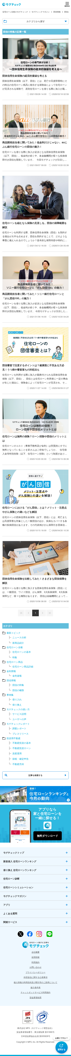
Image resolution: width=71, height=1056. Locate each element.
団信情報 (11, 680)
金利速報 (17, 675)
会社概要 (35, 952)
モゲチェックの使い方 (18, 709)
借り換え (17, 704)
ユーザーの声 (19, 719)
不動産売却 (18, 764)
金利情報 (11, 671)
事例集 (10, 694)
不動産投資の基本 (21, 742)
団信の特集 (18, 685)
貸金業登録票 (35, 997)
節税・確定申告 (20, 758)
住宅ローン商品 (15, 661)
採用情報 (35, 957)
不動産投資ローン (21, 748)
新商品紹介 (18, 642)
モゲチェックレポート (18, 723)
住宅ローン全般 (15, 647)
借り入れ (17, 699)
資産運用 (17, 753)
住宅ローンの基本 (21, 651)
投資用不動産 (13, 738)
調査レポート (19, 728)
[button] (61, 1045)
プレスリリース (20, 733)
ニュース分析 (19, 637)
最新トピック (13, 632)
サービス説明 (19, 713)
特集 (14, 657)
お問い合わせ (35, 967)
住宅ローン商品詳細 (22, 666)
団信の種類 (18, 690)
